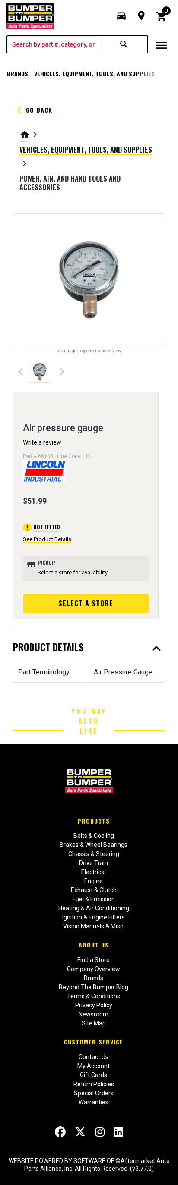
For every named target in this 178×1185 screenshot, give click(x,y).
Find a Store (93, 959)
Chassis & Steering (93, 853)
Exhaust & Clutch (94, 890)
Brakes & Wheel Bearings (93, 844)
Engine (93, 881)
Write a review (42, 442)
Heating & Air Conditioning (93, 908)
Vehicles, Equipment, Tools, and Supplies (94, 73)
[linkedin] (118, 1132)
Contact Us (93, 1056)
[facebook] (60, 1132)
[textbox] (54, 44)
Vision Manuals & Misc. (93, 926)
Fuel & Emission (94, 899)
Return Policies (93, 1084)
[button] (121, 16)
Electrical (93, 871)
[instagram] (100, 1132)
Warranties (93, 1102)
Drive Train (93, 862)
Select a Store (85, 603)
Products (93, 820)
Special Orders (94, 1093)
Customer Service (93, 1041)
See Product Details (47, 539)
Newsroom (93, 1014)
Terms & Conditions (93, 996)
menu (161, 45)
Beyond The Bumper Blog (93, 987)
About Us (94, 944)
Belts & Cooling (93, 835)
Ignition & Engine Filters (93, 917)
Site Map (94, 1023)
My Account (93, 1066)
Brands (17, 73)
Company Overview (93, 969)
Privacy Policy (93, 1005)
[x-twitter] (80, 1132)
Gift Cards (93, 1075)
